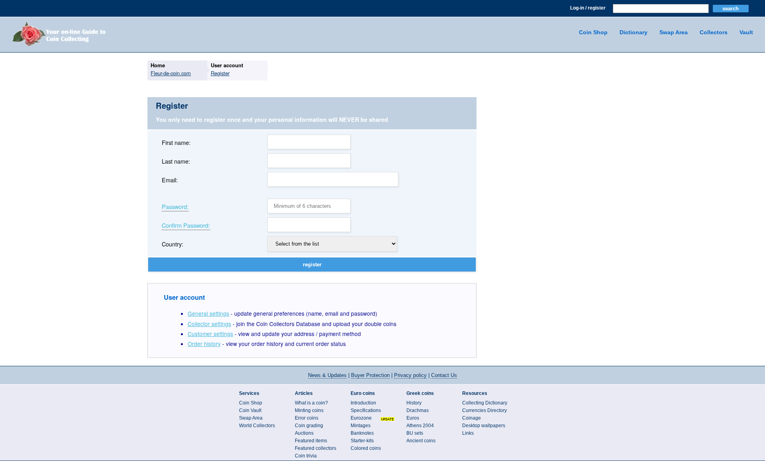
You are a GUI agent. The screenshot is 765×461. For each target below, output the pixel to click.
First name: (176, 142)
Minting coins (309, 410)
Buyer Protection (370, 375)
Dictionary (633, 32)
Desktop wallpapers (483, 425)
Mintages (361, 425)
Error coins (306, 418)
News (327, 375)
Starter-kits (362, 440)
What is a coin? (311, 403)
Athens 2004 (420, 425)
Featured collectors (315, 448)
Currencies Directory (484, 410)
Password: (175, 207)
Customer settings (210, 334)
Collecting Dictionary (484, 403)
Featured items (311, 440)
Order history (204, 344)
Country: (172, 244)
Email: (170, 180)
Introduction (363, 403)
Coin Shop (593, 32)
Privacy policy (410, 375)
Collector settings (209, 324)
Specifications (366, 410)
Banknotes (362, 433)
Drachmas (417, 410)
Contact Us (444, 375)
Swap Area (673, 32)
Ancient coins (420, 440)
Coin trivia (306, 456)
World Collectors (257, 425)
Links (468, 433)
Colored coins (366, 448)
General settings (208, 313)
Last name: (176, 161)
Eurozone (361, 418)
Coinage (471, 418)
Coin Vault (250, 410)
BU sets (414, 433)
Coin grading (309, 425)
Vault (746, 32)
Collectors (714, 32)
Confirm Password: (186, 225)
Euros (412, 418)
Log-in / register (588, 8)
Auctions (304, 433)
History (414, 403)
